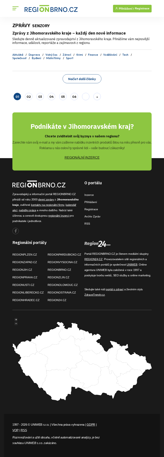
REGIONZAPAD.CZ (24, 262)
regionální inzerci (58, 215)
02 (29, 97)
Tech (125, 55)
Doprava (34, 55)
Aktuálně (17, 55)
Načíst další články (82, 79)
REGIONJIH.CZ (22, 269)
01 (17, 97)
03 (40, 97)
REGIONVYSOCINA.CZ (62, 262)
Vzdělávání (110, 55)
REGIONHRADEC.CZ (26, 300)
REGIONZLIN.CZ (58, 277)
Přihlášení (90, 202)
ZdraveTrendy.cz (94, 294)
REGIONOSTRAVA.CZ (62, 292)
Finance (93, 55)
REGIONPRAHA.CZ (24, 277)
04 (51, 97)
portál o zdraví (114, 289)
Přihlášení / (126, 8)
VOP (15, 430)
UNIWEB (132, 264)
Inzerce (89, 194)
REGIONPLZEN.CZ (24, 254)
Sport (69, 58)
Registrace (142, 8)
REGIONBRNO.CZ (59, 269)
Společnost (19, 58)
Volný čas (51, 55)
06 (74, 97)
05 (63, 97)
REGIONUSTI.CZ (23, 284)
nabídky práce (27, 210)
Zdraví (67, 55)
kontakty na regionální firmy (47, 204)
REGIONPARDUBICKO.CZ (64, 254)
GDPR (91, 424)
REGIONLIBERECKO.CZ (28, 292)
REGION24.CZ (57, 300)
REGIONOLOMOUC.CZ (63, 284)
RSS (87, 223)
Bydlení (36, 58)
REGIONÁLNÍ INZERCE (82, 157)
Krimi (79, 55)
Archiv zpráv (92, 216)
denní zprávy (46, 199)
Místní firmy (53, 58)
